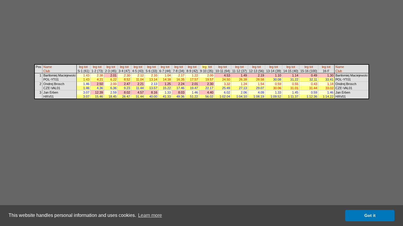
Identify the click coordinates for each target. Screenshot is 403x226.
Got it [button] (370, 215)
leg (81, 67)
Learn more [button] (150, 215)
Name (47, 67)
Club (46, 71)
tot (86, 67)
